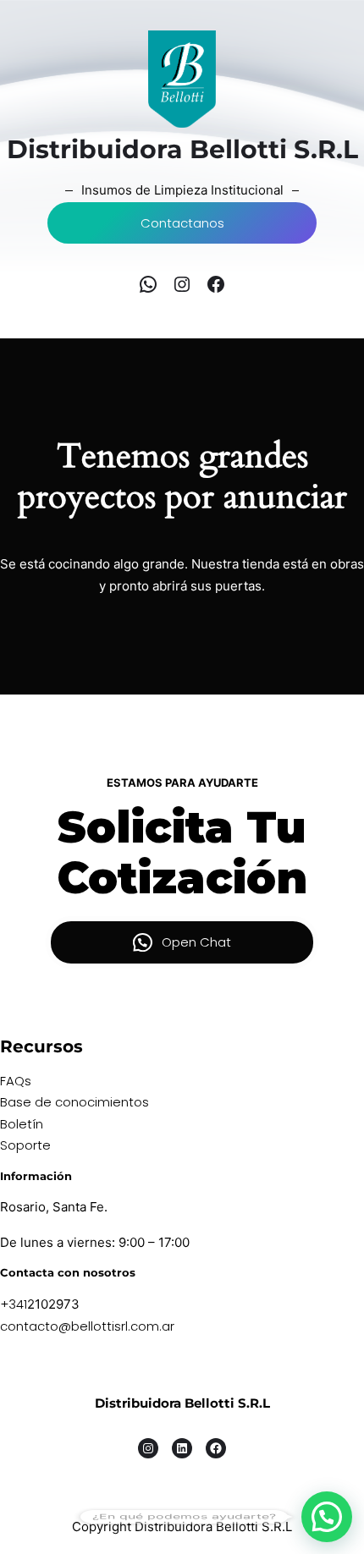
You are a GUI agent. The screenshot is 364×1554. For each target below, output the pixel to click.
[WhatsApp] (148, 284)
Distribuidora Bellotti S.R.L (182, 1403)
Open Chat (196, 942)
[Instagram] (182, 284)
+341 (13, 1304)
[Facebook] (216, 284)
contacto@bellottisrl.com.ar (87, 1326)
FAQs (15, 1081)
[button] (326, 1516)
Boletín (21, 1124)
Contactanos (182, 223)
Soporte (25, 1145)
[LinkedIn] (182, 1448)
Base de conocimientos (74, 1102)
